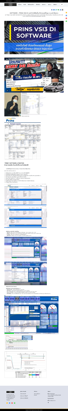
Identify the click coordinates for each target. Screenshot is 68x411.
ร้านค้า (24, 4)
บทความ (43, 4)
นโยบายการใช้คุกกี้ (24, 396)
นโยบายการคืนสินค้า (24, 398)
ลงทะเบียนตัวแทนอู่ (17, 1)
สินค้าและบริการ (31, 4)
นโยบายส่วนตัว (23, 393)
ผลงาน (49, 4)
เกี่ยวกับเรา (38, 4)
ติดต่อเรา (55, 4)
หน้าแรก (19, 4)
